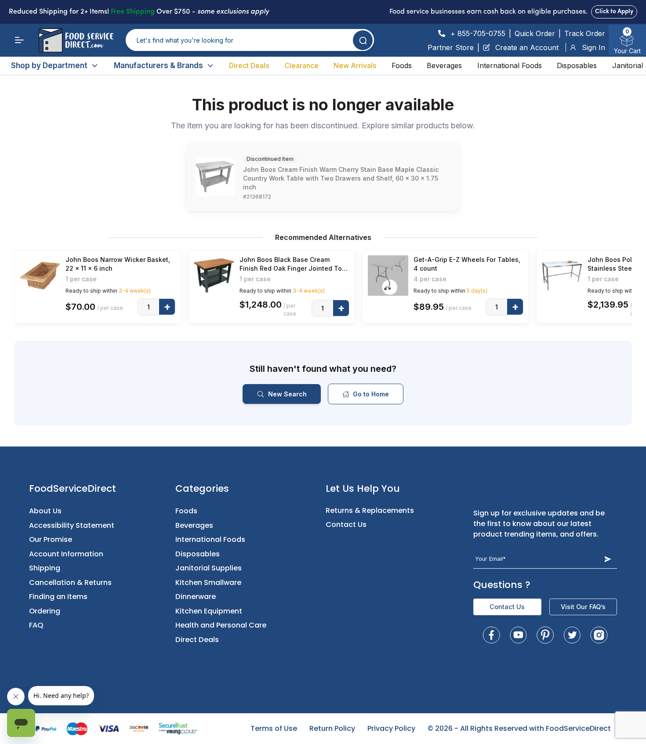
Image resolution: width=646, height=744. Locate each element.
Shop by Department (49, 65)
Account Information (66, 554)
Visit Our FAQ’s (583, 606)
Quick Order (535, 33)
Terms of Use (273, 728)
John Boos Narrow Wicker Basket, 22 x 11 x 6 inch (117, 264)
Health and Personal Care (220, 625)
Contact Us (346, 524)
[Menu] (19, 40)
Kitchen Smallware (208, 582)
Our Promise (50, 539)
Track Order (584, 33)
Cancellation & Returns (70, 582)
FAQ (36, 625)
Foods (402, 65)
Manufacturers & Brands (158, 65)
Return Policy (332, 728)
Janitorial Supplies (208, 568)
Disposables (577, 65)
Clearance (301, 65)
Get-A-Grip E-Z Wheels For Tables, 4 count (467, 264)
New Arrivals (355, 65)
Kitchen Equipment (208, 611)
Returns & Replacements (370, 510)
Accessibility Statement (71, 525)
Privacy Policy (391, 728)
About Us (45, 511)
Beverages (444, 65)
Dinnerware (195, 597)
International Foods (509, 65)
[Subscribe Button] (607, 558)
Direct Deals (249, 65)
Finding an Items (58, 597)
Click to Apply (614, 11)
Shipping (44, 568)
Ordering (44, 611)
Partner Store (451, 47)
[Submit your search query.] (363, 40)
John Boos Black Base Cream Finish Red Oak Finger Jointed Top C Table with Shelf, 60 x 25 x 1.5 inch (293, 264)
